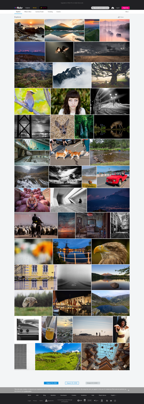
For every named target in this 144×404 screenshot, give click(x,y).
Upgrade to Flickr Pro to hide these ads (72, 3)
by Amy (84, 186)
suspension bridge (20, 136)
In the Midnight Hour (20, 59)
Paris (112, 236)
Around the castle (20, 287)
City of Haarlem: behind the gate (62, 261)
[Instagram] (115, 401)
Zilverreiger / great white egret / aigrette (55, 59)
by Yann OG (87, 40)
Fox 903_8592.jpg (99, 136)
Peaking (56, 85)
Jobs (37, 395)
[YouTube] (111, 401)
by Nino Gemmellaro (92, 210)
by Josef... (17, 237)
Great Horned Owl (20, 313)
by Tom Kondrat (61, 288)
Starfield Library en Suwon (89, 367)
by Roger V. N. (79, 237)
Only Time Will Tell (50, 39)
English (113, 395)
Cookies (74, 395)
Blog (44, 395)
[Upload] (112, 8)
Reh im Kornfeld (55, 136)
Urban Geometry (19, 367)
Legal (29, 400)
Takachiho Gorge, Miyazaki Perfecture (79, 136)
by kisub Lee (17, 263)
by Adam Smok (95, 86)
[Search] (92, 8)
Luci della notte (95, 112)
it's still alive (95, 85)
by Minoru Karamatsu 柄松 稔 (21, 137)
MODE (35, 8)
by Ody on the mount (54, 186)
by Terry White (93, 164)
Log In (118, 8)
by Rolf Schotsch (77, 341)
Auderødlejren (19, 163)
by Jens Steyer (61, 237)
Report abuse (102, 395)
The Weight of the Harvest (22, 209)
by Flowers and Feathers (20, 314)
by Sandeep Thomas (96, 288)
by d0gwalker (54, 210)
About (29, 395)
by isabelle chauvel (96, 314)
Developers (63, 395)
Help (93, 395)
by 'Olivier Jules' (18, 40)
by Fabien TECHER (39, 369)
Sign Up (125, 8)
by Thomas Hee (78, 137)
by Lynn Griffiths (98, 137)
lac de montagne (96, 313)
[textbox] (102, 8)
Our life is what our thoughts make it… (102, 287)
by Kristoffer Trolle (18, 164)
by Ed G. (55, 86)
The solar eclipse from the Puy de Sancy (87, 39)
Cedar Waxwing (19, 112)
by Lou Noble (54, 113)
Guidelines (84, 395)
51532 (77, 236)
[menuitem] (43, 8)
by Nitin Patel (17, 113)
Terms (41, 400)
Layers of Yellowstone (85, 185)
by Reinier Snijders (78, 60)
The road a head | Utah (81, 59)
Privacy (35, 400)
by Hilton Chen (18, 210)
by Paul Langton (18, 186)
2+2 (16, 340)
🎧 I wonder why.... (97, 261)
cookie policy (27, 391)
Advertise (53, 395)
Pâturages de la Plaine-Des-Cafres (45, 367)
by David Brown (18, 60)
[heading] (18, 8)
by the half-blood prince (55, 164)
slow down (61, 287)
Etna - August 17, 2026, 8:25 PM (96, 209)
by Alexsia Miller (117, 341)
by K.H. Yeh (17, 369)
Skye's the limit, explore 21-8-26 (23, 185)
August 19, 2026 (52, 383)
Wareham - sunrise (105, 39)
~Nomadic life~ (19, 236)
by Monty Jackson (18, 86)
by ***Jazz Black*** (96, 263)
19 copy (116, 340)
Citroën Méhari (102, 185)
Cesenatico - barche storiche (61, 313)
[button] (37, 40)
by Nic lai (84, 369)
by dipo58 (56, 263)
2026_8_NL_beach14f (80, 340)
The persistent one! (96, 163)
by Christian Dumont (115, 237)
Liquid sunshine (46, 340)
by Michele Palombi (95, 113)
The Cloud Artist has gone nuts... (58, 185)
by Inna (43, 341)
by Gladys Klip (49, 60)
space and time (55, 209)
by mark (55, 314)
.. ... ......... (17, 261)
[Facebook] (107, 401)
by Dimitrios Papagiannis (20, 341)
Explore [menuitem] (28, 8)
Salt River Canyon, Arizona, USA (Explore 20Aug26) (28, 85)
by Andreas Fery (54, 137)
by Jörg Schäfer (101, 186)
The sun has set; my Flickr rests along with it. (62, 236)
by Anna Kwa (48, 40)
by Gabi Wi (17, 288)
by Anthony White (104, 40)
